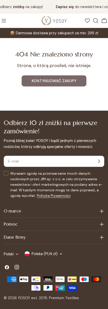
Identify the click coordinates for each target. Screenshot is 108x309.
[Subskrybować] (99, 161)
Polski (9, 254)
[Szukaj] (96, 21)
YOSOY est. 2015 (32, 297)
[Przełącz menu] (4, 21)
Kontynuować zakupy (54, 80)
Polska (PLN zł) (45, 253)
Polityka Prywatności (54, 196)
